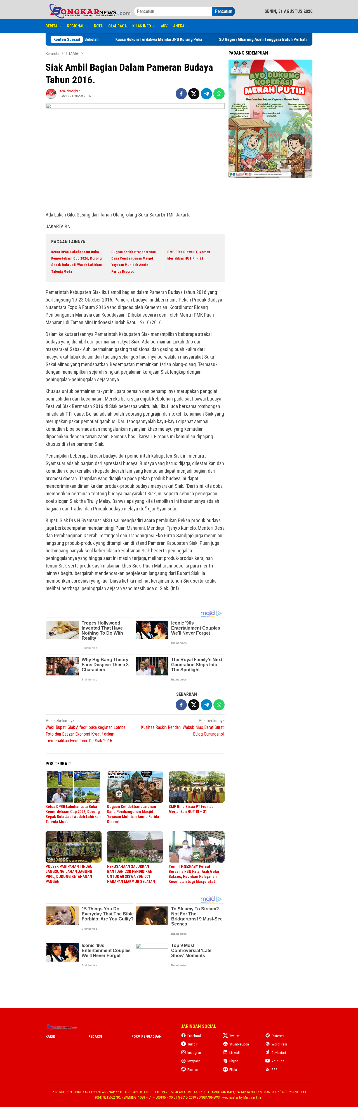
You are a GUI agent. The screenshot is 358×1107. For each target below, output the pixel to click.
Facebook (194, 1036)
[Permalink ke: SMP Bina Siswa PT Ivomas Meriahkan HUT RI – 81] (197, 787)
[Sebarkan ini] (181, 93)
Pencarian (223, 11)
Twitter (234, 1036)
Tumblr (192, 1044)
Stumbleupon (239, 1044)
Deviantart (279, 1053)
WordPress (280, 1044)
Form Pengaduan (146, 1036)
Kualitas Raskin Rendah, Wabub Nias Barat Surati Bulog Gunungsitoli (183, 727)
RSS (274, 1070)
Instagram (194, 1053)
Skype (233, 1061)
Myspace (193, 1061)
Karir (50, 1036)
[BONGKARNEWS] (90, 11)
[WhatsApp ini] (219, 93)
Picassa (193, 1070)
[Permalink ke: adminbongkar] (51, 93)
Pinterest (278, 1036)
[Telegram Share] (206, 93)
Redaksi (95, 1036)
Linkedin (235, 1053)
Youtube (278, 1061)
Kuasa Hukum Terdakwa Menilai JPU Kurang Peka (178, 39)
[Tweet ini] (193, 93)
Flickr (233, 1070)
